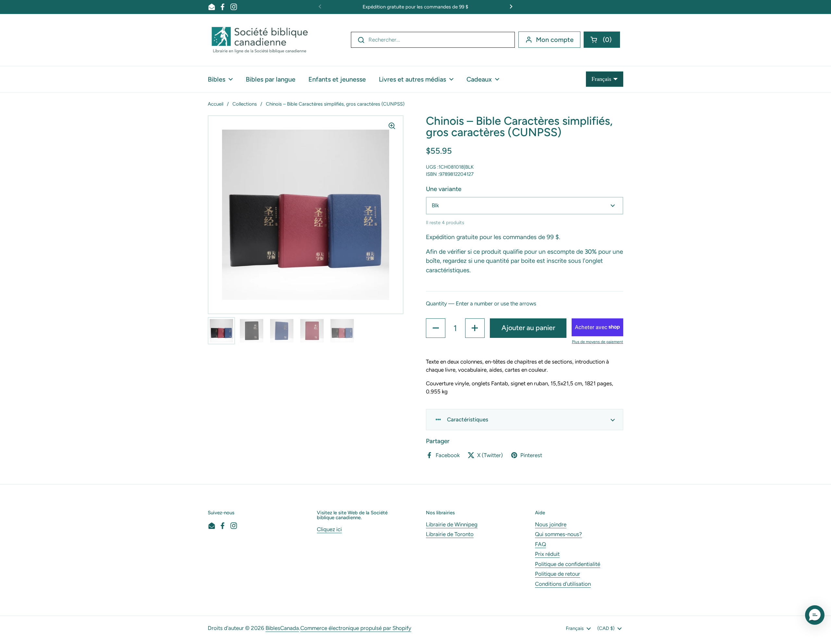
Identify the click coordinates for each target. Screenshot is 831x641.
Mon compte (555, 40)
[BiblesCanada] (260, 40)
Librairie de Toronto (450, 534)
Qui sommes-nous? (558, 534)
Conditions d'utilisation (563, 584)
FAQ (540, 544)
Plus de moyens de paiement (597, 342)
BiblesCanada (282, 628)
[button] (602, 40)
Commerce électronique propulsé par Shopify (355, 628)
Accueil (215, 104)
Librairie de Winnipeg (452, 524)
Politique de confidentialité (567, 564)
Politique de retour (557, 573)
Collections (244, 104)
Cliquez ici (329, 529)
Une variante (443, 189)
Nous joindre (550, 524)
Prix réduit (547, 554)
